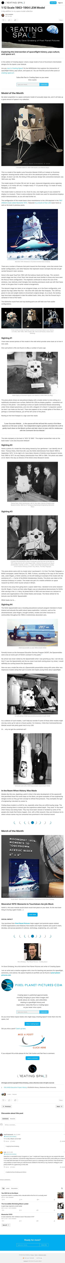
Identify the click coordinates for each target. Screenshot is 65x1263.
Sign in (60, 3)
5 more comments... (5, 1180)
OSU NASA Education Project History (15, 1087)
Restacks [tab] (12, 1118)
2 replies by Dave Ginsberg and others (16, 1172)
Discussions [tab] (14, 1188)
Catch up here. (21, 1028)
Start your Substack (29, 1258)
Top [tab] (3, 1188)
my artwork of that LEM (43, 203)
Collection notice (42, 1255)
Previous (8, 1106)
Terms (36, 1255)
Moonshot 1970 (6, 1214)
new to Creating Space (15, 68)
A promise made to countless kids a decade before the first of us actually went (24, 1195)
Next (58, 1106)
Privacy (32, 1255)
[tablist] (8, 1118)
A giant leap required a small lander (11, 1206)
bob (5, 1152)
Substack (26, 1261)
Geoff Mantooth (8, 1134)
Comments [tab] (5, 1118)
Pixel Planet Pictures (22, 923)
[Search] (62, 1188)
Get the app (39, 1258)
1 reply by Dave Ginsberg (12, 1146)
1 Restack (14, 1094)
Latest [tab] (7, 1188)
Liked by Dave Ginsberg (11, 1136)
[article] (32, 1196)
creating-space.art (7, 73)
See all (5, 1225)
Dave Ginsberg (9, 14)
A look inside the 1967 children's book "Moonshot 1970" (17, 1217)
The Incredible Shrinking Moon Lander (15, 1204)
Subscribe (53, 2)
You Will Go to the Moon (9, 1193)
